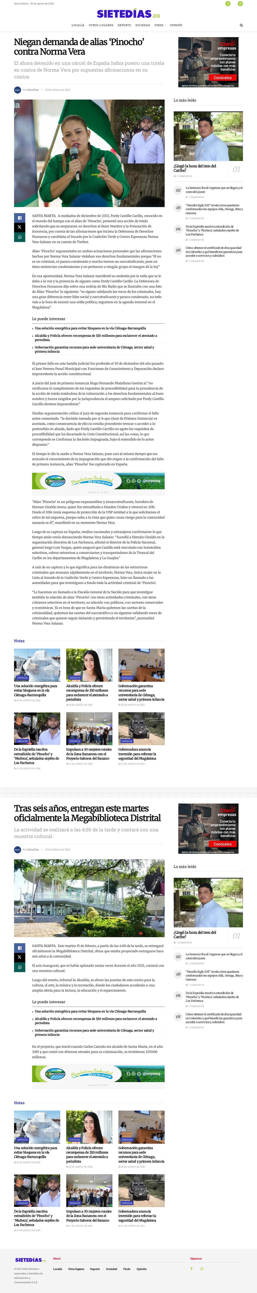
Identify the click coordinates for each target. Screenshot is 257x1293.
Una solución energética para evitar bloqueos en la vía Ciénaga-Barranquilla (90, 328)
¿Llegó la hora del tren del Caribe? (195, 168)
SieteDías (33, 90)
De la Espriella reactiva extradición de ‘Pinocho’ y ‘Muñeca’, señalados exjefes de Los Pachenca (212, 230)
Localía (78, 25)
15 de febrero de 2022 (57, 90)
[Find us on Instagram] (240, 3)
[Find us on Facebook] (227, 3)
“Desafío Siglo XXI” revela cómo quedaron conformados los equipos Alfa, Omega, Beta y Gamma (214, 209)
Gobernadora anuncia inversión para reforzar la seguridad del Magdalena (137, 753)
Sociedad (143, 25)
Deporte (124, 25)
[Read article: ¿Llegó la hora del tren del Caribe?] (208, 136)
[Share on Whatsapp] (19, 237)
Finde (159, 25)
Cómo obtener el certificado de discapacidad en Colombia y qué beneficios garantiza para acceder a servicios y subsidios (214, 251)
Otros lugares (101, 25)
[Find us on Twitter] (234, 3)
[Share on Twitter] (19, 227)
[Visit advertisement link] (98, 481)
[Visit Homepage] (128, 13)
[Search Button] (241, 25)
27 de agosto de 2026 (28, 768)
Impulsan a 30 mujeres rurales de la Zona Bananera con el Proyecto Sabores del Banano (89, 753)
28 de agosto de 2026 (28, 700)
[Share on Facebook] (19, 218)
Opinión (176, 25)
